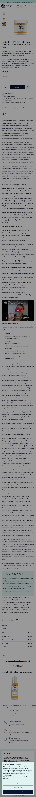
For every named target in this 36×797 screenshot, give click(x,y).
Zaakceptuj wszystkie (18, 792)
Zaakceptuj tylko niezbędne (18, 783)
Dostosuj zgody (18, 787)
